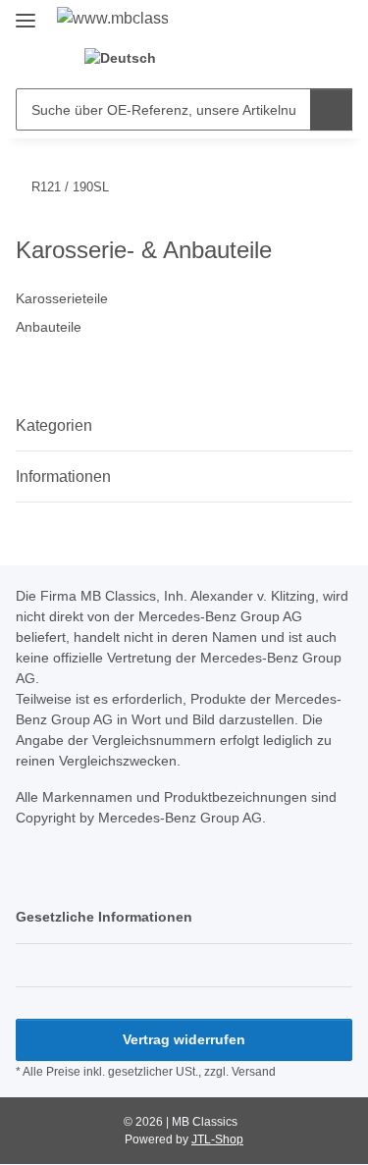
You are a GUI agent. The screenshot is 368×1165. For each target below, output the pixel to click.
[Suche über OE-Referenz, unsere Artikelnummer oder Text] (331, 109)
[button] (205, 59)
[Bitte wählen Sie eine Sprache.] (128, 58)
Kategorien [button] (54, 425)
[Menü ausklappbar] (25, 12)
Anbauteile (48, 327)
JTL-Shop (217, 1139)
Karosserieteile (62, 298)
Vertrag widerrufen (184, 1039)
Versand (254, 1072)
